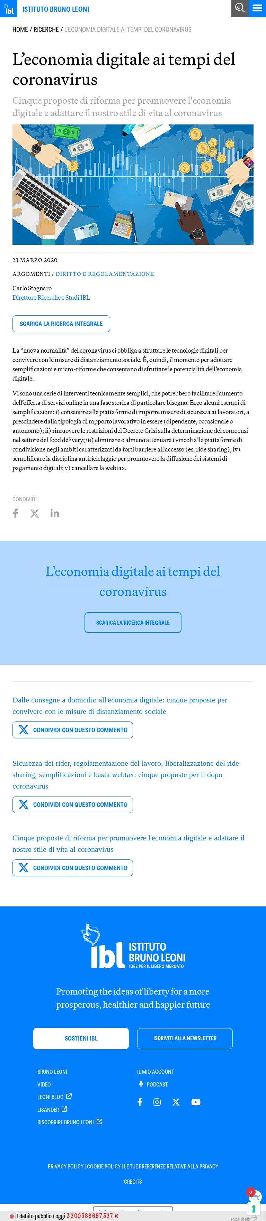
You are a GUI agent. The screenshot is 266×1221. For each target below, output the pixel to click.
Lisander (48, 1110)
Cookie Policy (104, 1167)
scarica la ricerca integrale (61, 323)
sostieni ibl (81, 1038)
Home (20, 29)
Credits (133, 1182)
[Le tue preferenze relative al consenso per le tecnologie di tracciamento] (253, 1208)
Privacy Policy (65, 1167)
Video (44, 1085)
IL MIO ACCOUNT (155, 1072)
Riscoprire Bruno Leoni (66, 1122)
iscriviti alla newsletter (184, 1038)
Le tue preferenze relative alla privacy (171, 1167)
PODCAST (157, 1085)
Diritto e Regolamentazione (105, 273)
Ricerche (46, 29)
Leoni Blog (50, 1097)
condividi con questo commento (79, 730)
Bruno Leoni (52, 1072)
